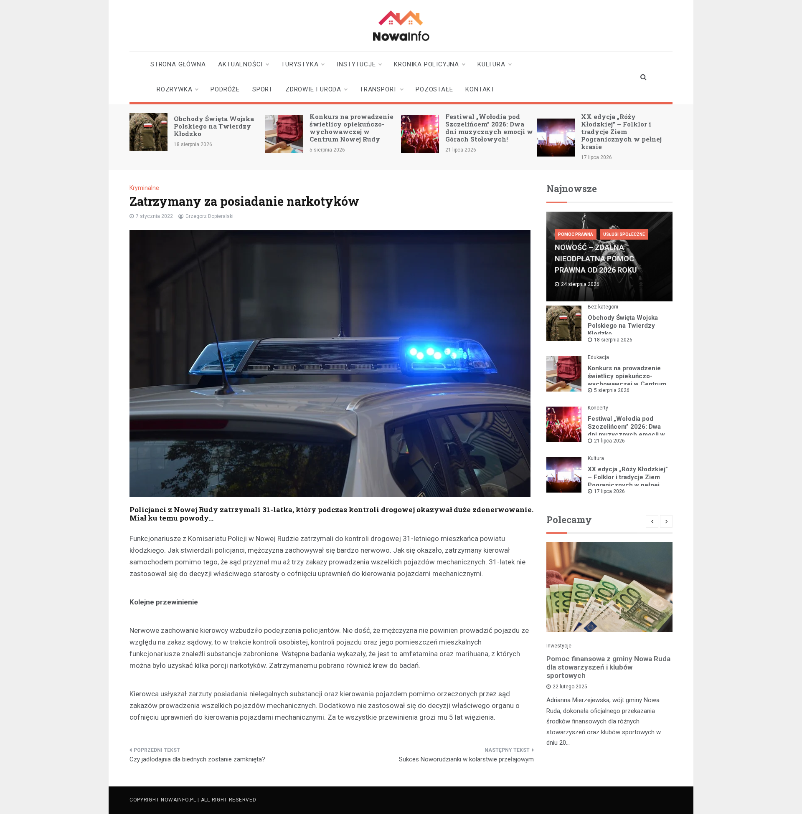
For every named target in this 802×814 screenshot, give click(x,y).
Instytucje (356, 64)
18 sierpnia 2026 (613, 340)
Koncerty (598, 408)
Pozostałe (434, 89)
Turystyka (299, 64)
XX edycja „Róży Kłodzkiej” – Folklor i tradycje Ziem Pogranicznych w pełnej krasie (621, 131)
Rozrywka (174, 89)
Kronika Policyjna (426, 64)
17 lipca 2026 (609, 491)
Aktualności (240, 64)
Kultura (491, 64)
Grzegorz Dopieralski (209, 216)
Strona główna (178, 64)
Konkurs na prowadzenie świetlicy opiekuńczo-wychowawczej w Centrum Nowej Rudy (351, 127)
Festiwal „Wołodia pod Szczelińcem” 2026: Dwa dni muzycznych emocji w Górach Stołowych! (489, 127)
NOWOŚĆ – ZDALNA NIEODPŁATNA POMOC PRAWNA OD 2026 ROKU (596, 258)
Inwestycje (558, 646)
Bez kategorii (603, 307)
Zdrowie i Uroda (313, 89)
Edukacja (598, 357)
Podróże (225, 89)
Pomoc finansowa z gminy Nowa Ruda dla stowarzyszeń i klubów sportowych (608, 667)
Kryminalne (144, 188)
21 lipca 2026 (609, 441)
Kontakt (480, 89)
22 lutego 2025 (570, 687)
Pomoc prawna (575, 234)
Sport (262, 89)
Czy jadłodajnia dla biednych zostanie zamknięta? (197, 759)
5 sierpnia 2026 (611, 390)
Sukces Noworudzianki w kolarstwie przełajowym (466, 759)
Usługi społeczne (624, 234)
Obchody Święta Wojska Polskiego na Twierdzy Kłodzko (214, 126)
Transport (378, 89)
